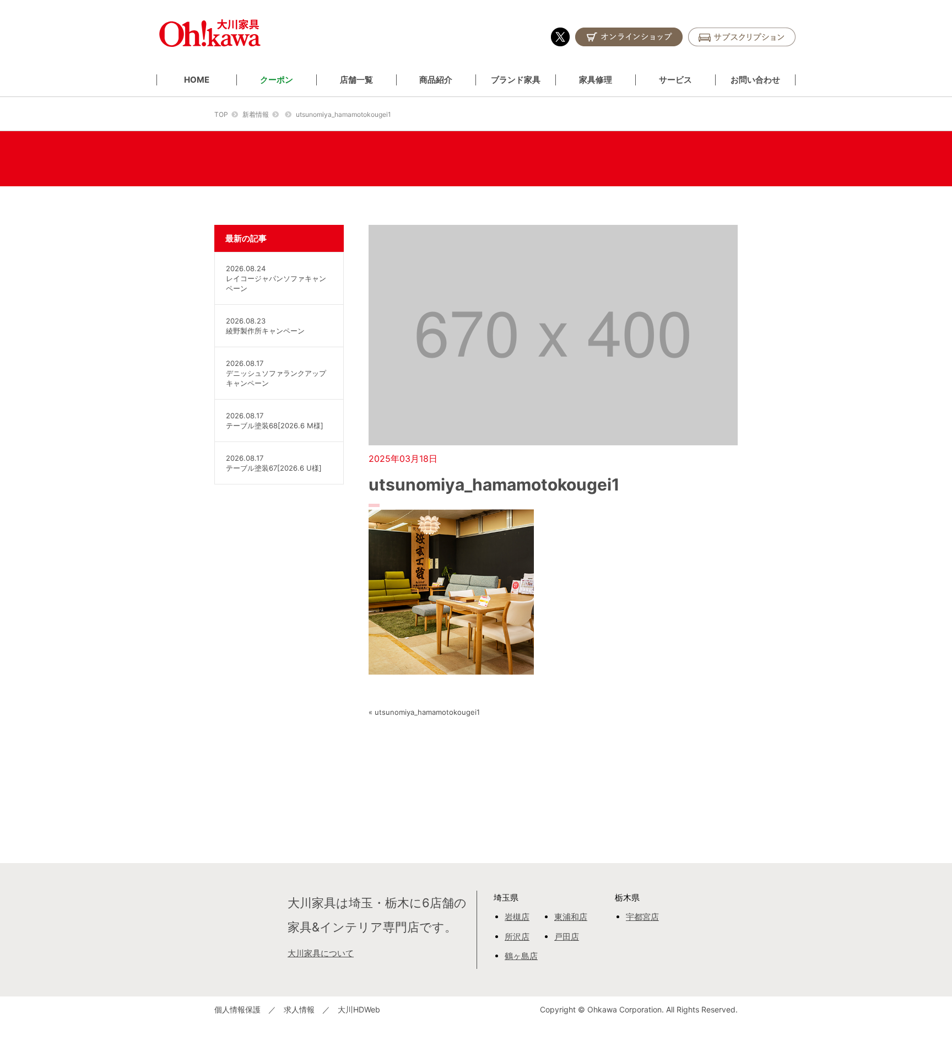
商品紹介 (435, 79)
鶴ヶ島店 (521, 956)
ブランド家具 (515, 79)
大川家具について (321, 953)
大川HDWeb (359, 1009)
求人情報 (299, 1009)
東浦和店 (570, 917)
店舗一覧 (356, 79)
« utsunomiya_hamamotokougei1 (424, 712)
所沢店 (517, 936)
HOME (196, 79)
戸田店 (566, 936)
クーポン (276, 79)
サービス (675, 79)
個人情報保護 (237, 1009)
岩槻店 (517, 917)
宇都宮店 (642, 917)
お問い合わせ (755, 79)
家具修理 (595, 79)
